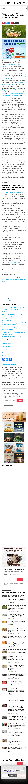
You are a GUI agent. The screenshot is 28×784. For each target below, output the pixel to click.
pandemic (5, 379)
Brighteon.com (6, 356)
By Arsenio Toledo (17, 662)
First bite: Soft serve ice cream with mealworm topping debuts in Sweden (16, 741)
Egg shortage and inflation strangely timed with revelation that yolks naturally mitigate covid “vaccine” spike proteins (17, 644)
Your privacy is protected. (8, 405)
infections (13, 375)
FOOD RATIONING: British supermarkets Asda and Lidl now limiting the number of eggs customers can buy (14, 322)
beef (18, 367)
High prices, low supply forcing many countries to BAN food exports (17, 651)
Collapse (22, 369)
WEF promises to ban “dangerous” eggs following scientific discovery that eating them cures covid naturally (16, 667)
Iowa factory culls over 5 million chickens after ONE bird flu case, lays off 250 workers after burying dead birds (14, 334)
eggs (17, 371)
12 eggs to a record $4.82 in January (12, 90)
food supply (19, 373)
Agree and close (12, 775)
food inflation (11, 373)
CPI (8, 371)
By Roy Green (16, 653)
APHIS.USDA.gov (6, 346)
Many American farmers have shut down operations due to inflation (16, 699)
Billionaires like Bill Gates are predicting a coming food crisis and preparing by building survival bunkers (16, 659)
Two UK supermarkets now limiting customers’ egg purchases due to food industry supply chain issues (13, 316)
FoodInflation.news (10, 273)
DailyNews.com (6, 343)
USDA (10, 379)
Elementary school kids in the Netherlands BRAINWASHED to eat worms (16, 630)
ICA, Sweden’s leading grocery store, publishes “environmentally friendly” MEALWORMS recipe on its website (17, 749)
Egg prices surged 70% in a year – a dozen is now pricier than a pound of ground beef (17, 608)
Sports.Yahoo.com (7, 350)
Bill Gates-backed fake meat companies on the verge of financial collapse (16, 683)
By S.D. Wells (15, 713)
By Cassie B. (15, 737)
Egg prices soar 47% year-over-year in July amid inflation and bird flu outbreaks (13, 309)
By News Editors (16, 728)
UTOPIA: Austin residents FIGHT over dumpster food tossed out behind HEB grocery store (17, 676)
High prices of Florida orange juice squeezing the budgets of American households (16, 623)
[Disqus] (14, 487)
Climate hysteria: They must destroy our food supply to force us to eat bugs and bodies (16, 725)
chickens (17, 369)
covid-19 (4, 371)
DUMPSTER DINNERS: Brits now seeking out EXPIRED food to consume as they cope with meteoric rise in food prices (15, 733)
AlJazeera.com (6, 353)
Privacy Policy (10, 772)
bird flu (12, 369)
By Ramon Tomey (16, 625)
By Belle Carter (16, 611)
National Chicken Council (9, 377)
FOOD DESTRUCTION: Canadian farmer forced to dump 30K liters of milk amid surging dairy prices (17, 718)
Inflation (19, 375)
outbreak (19, 377)
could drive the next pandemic (13, 262)
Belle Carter (12, 20)
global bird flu (6, 375)
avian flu (13, 367)
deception (13, 371)
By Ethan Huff (15, 603)
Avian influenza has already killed (11, 192)
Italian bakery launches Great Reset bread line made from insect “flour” (17, 637)
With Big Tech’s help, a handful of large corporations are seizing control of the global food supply (16, 616)
